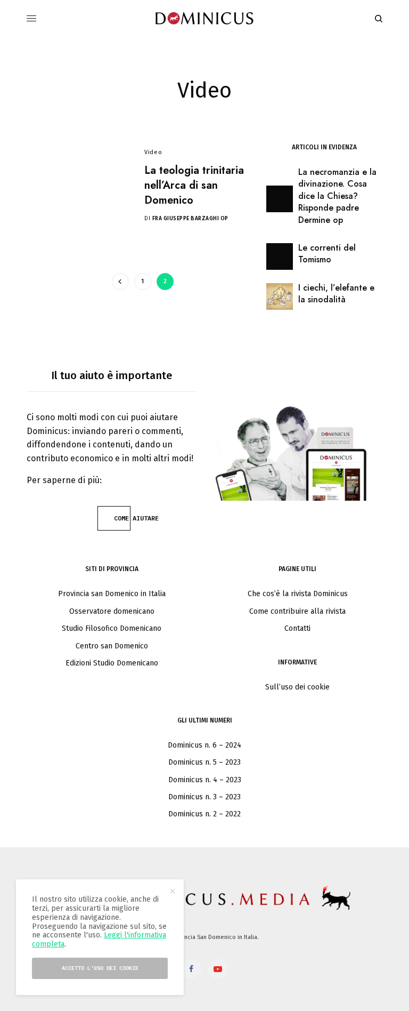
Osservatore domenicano (111, 611)
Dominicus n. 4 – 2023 (204, 779)
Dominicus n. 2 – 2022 (204, 814)
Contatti (297, 628)
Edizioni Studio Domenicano (112, 663)
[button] (113, 518)
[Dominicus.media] (204, 19)
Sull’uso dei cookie (297, 687)
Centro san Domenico (112, 646)
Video (153, 152)
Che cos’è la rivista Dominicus (298, 593)
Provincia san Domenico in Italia (112, 593)
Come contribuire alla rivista (297, 611)
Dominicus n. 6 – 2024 (204, 745)
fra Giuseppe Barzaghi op (190, 218)
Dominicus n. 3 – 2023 (204, 796)
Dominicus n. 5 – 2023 (204, 762)
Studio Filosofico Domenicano (111, 628)
